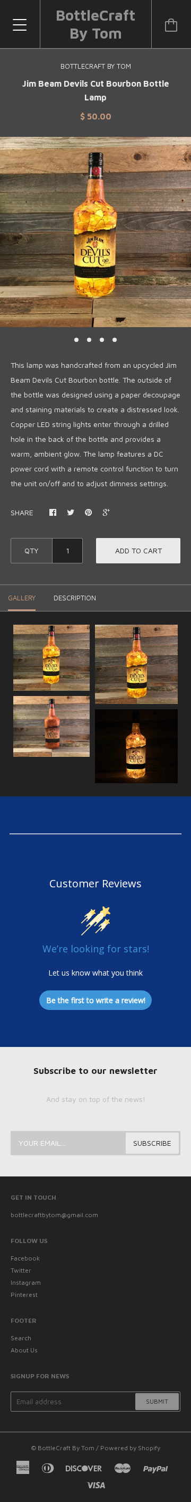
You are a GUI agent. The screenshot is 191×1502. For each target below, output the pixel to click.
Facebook (25, 1258)
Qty (31, 550)
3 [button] (102, 340)
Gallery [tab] (22, 598)
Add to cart (138, 550)
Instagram (26, 1282)
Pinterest (24, 1295)
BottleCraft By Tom (95, 24)
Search (21, 1338)
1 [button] (76, 340)
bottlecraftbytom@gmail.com (54, 1215)
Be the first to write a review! (95, 1000)
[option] (95, 232)
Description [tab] (75, 598)
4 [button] (114, 340)
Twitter (21, 1270)
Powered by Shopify (130, 1448)
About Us (24, 1350)
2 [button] (89, 340)
